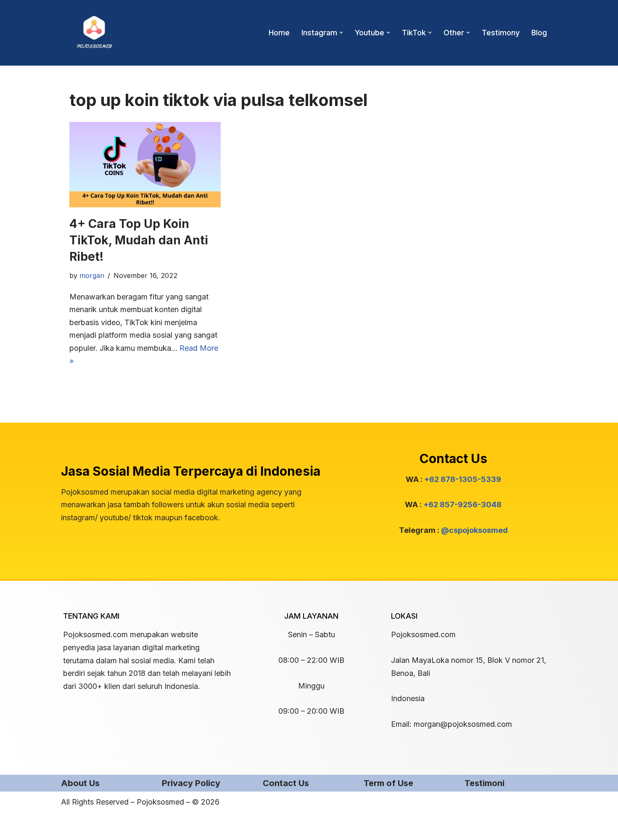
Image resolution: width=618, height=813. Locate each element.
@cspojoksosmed (474, 530)
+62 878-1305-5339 (462, 479)
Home (279, 32)
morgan (91, 275)
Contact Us (286, 783)
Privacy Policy (191, 783)
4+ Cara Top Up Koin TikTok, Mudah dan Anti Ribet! (138, 240)
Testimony (501, 32)
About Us (80, 783)
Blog (539, 32)
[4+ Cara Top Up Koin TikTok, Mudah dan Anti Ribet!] (145, 164)
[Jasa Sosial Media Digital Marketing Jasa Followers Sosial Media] (94, 33)
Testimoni (484, 783)
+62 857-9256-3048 (462, 504)
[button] (341, 32)
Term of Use (388, 783)
